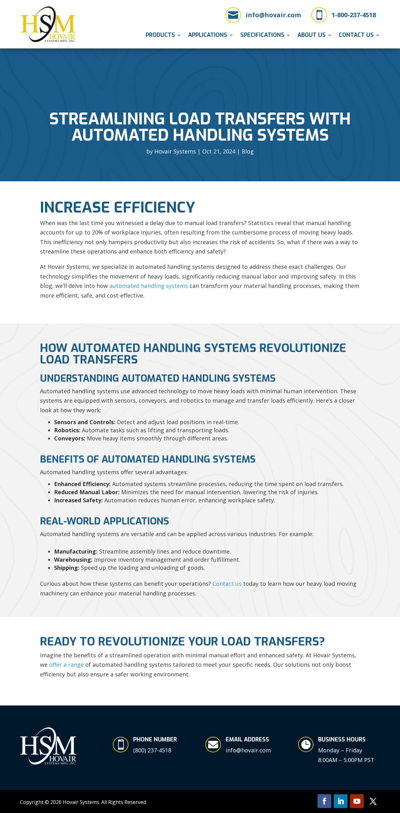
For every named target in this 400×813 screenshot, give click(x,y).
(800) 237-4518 (152, 750)
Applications (207, 36)
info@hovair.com (273, 15)
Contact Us (356, 36)
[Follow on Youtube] (357, 801)
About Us (312, 36)
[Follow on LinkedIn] (341, 801)
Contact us (227, 583)
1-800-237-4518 (354, 15)
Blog (248, 151)
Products (160, 36)
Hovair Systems (175, 151)
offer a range (66, 664)
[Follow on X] (373, 801)
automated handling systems (148, 285)
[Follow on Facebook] (324, 801)
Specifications (262, 36)
